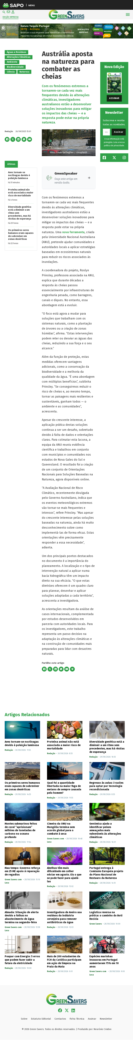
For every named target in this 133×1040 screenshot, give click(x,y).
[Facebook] (7, 139)
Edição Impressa (10, 17)
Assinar (114, 98)
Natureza (24, 71)
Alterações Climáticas (18, 57)
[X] (12, 139)
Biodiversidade (15, 67)
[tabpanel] (21, 209)
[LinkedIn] (18, 139)
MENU (31, 5)
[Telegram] (72, 669)
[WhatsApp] (24, 139)
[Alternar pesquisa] (4, 12)
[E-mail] (29, 139)
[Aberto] (128, 14)
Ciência (11, 71)
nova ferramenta (73, 232)
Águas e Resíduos (16, 52)
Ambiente (12, 62)
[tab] (11, 164)
